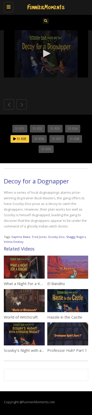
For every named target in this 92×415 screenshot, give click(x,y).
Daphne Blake (21, 237)
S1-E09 (46, 149)
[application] (46, 54)
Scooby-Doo (56, 237)
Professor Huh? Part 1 (67, 350)
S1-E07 (57, 139)
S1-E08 (74, 139)
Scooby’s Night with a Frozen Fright (35, 350)
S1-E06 (39, 139)
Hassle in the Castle (64, 317)
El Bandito (56, 283)
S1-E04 (72, 128)
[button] (46, 53)
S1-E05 (21, 139)
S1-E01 (20, 128)
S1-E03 (55, 128)
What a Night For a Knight (26, 283)
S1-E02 (37, 128)
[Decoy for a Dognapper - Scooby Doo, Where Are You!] (44, 6)
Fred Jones (39, 237)
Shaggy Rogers (76, 237)
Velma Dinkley (14, 242)
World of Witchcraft (21, 317)
